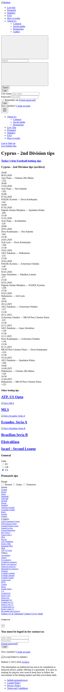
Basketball (4, 496)
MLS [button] (3, 537)
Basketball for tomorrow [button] (9, 569)
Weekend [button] (4, 571)
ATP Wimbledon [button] (7, 541)
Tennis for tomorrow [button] (8, 567)
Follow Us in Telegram (12, 613)
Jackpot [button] (4, 558)
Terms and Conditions (17, 688)
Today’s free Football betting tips (21, 160)
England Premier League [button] (9, 526)
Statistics (11, 13)
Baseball (4, 501)
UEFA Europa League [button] (9, 524)
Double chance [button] (6, 589)
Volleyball (4, 499)
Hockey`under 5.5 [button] (7, 609)
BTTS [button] (3, 582)
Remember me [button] (11, 100)
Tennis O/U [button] (5, 598)
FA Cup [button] (4, 539)
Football (4, 490)
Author (16, 31)
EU (6, 464)
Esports (4, 503)
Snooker (4, 514)
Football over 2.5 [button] (7, 602)
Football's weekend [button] (8, 573)
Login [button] (4, 91)
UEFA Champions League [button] (10, 521)
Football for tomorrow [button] (9, 562)
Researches (18, 29)
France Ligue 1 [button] (6, 535)
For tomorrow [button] (6, 560)
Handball (4, 505)
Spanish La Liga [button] (7, 528)
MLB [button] (3, 548)
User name (6, 93)
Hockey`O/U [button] (5, 596)
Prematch (11, 10)
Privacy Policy (14, 685)
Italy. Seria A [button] (5, 533)
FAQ (9, 15)
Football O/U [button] (6, 593)
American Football (7, 508)
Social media (19, 26)
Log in (4, 143)
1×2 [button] (2, 591)
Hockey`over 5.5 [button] (7, 605)
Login (4, 103)
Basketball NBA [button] (7, 546)
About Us (11, 21)
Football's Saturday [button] (8, 575)
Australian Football (8, 510)
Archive (25, 662)
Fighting (4, 516)
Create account (23, 106)
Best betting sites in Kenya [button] (10, 611)
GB (6, 467)
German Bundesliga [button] (8, 530)
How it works (13, 18)
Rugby (3, 512)
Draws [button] (3, 587)
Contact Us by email (33, 613)
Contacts (17, 23)
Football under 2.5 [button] (7, 607)
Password (5, 96)
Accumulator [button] (5, 555)
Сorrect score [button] (6, 580)
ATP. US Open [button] (6, 550)
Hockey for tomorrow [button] (9, 564)
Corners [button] (4, 584)
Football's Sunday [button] (7, 578)
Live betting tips (8, 146)
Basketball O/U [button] (6, 600)
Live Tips (11, 127)
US (6, 470)
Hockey (4, 492)
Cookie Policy (14, 683)
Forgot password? (27, 100)
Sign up (11, 143)
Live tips (11, 7)
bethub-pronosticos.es (17, 680)
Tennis (3, 494)
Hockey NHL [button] (6, 544)
